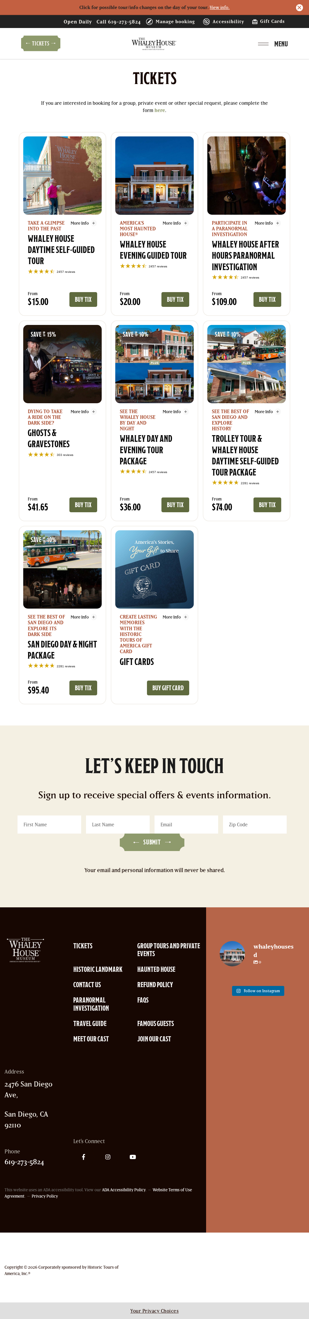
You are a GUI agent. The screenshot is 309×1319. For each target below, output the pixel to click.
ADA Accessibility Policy (123, 1189)
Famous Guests (155, 1023)
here (159, 110)
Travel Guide (90, 1023)
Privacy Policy (45, 1196)
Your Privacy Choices (154, 1311)
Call (119, 21)
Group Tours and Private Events (168, 949)
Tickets (82, 945)
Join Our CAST (154, 1039)
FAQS (142, 1000)
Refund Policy (155, 984)
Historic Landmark (98, 969)
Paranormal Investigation (91, 1004)
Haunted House (156, 969)
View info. (220, 7)
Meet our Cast (91, 1039)
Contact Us (87, 984)
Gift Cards (272, 21)
